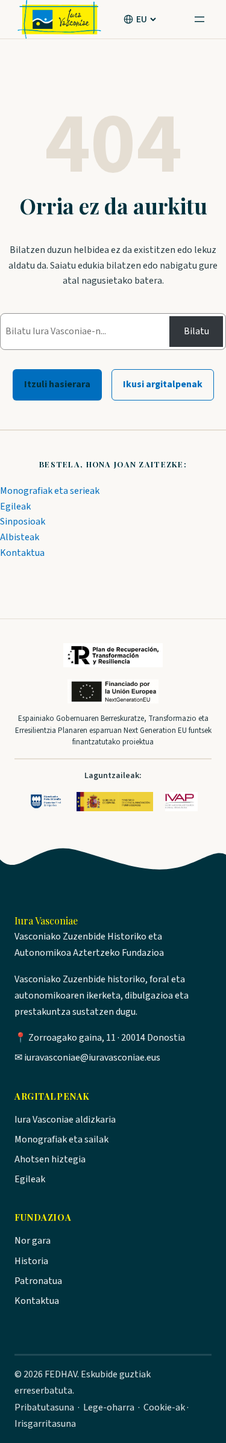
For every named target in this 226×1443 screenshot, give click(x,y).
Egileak (15, 506)
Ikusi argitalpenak (162, 384)
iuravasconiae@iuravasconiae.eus (92, 1057)
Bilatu (196, 331)
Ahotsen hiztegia (50, 1159)
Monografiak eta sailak (61, 1139)
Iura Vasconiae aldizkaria (65, 1119)
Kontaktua (22, 552)
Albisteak (19, 537)
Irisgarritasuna (45, 1423)
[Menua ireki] (199, 19)
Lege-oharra (108, 1407)
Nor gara (32, 1240)
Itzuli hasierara (57, 384)
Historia (31, 1261)
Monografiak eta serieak (49, 490)
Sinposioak (22, 521)
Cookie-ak (164, 1407)
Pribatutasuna (44, 1407)
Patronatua (38, 1281)
